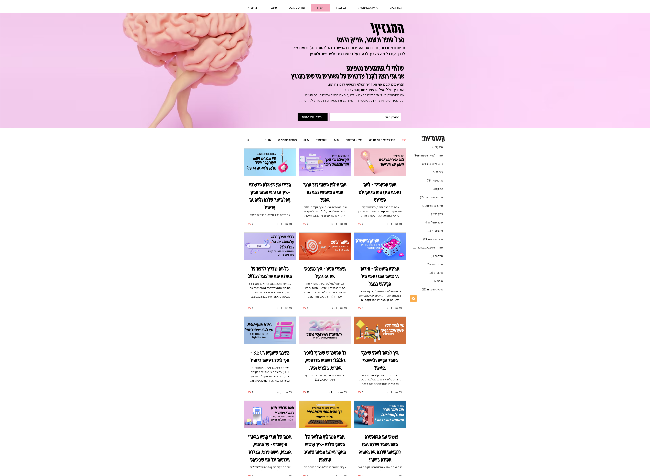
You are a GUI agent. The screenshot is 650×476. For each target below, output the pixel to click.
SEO (336, 140)
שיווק (306, 140)
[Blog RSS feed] (413, 298)
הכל (404, 140)
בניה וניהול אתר (354, 140)
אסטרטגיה (321, 140)
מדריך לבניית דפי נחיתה (382, 140)
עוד (269, 140)
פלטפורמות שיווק (287, 140)
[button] (248, 140)
